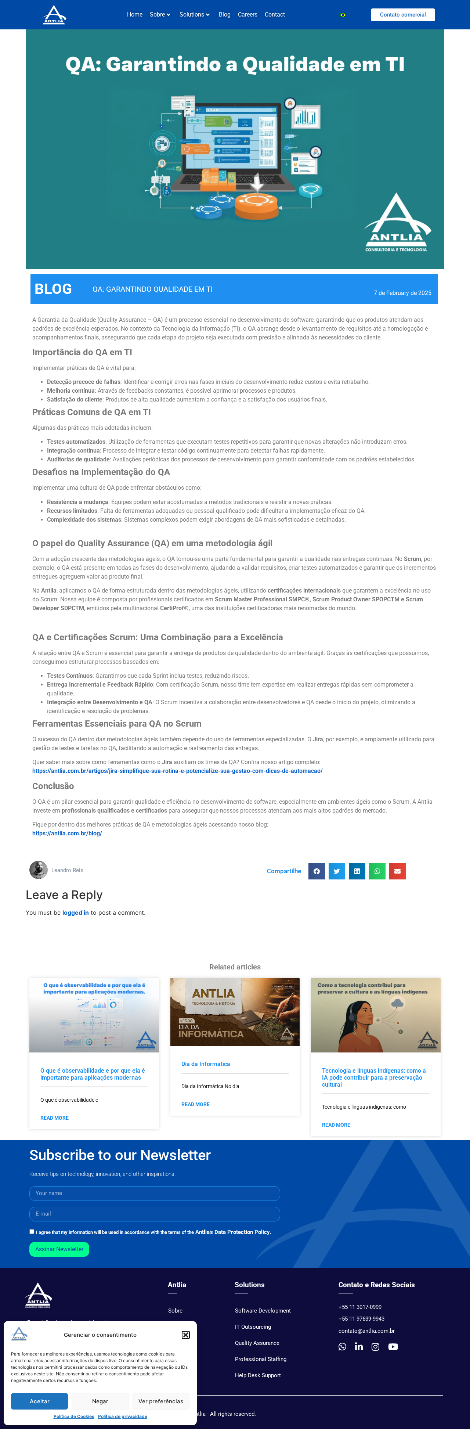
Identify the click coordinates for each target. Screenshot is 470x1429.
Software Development (263, 1310)
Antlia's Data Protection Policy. (233, 1232)
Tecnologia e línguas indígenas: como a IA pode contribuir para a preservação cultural (374, 1077)
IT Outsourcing (253, 1327)
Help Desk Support (258, 1375)
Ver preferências (160, 1401)
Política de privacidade (122, 1416)
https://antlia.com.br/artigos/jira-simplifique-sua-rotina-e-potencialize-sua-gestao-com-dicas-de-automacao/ (177, 770)
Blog (225, 14)
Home (134, 14)
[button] (185, 1335)
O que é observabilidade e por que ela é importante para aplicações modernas (92, 1074)
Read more (54, 1118)
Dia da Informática (205, 1064)
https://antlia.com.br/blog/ (67, 833)
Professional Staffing (260, 1359)
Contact (275, 14)
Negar (100, 1401)
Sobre (175, 1310)
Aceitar (40, 1401)
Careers (247, 14)
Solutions (192, 14)
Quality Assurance (257, 1343)
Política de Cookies (74, 1416)
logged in (75, 912)
